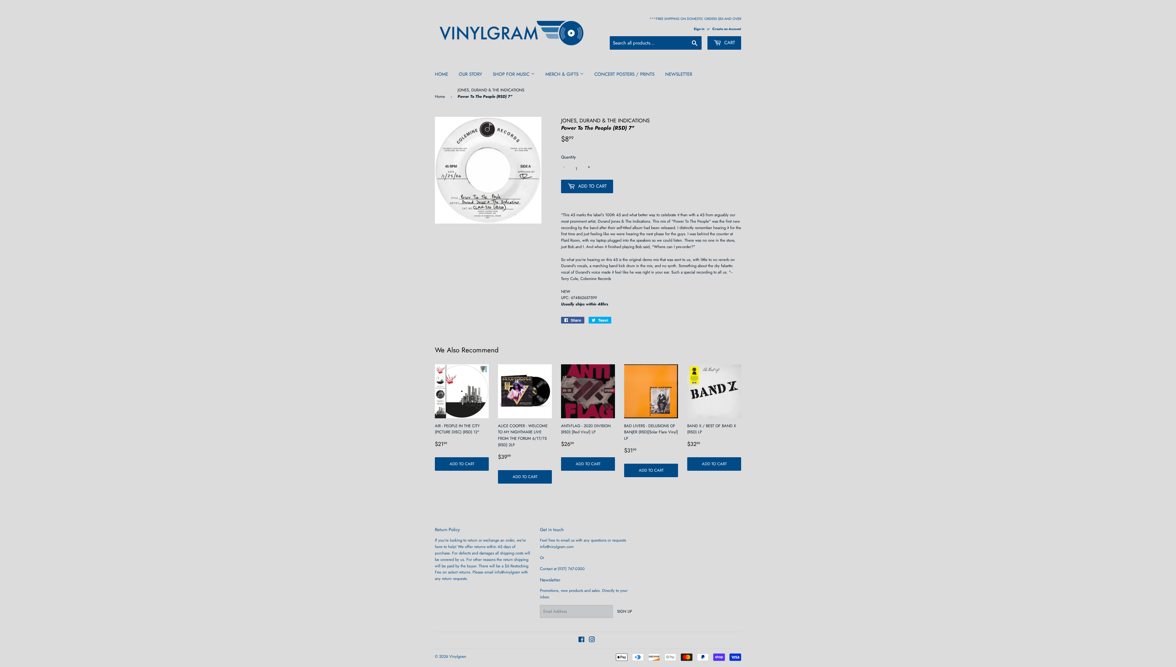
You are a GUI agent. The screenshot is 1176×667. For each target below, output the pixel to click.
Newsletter (678, 74)
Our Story (470, 74)
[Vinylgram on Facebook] (581, 640)
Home (441, 74)
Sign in (699, 28)
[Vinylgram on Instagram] (592, 640)
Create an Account (726, 28)
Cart (729, 42)
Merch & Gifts (562, 74)
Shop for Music (512, 74)
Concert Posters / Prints (624, 74)
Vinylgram (457, 656)
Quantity (568, 157)
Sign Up (624, 611)
